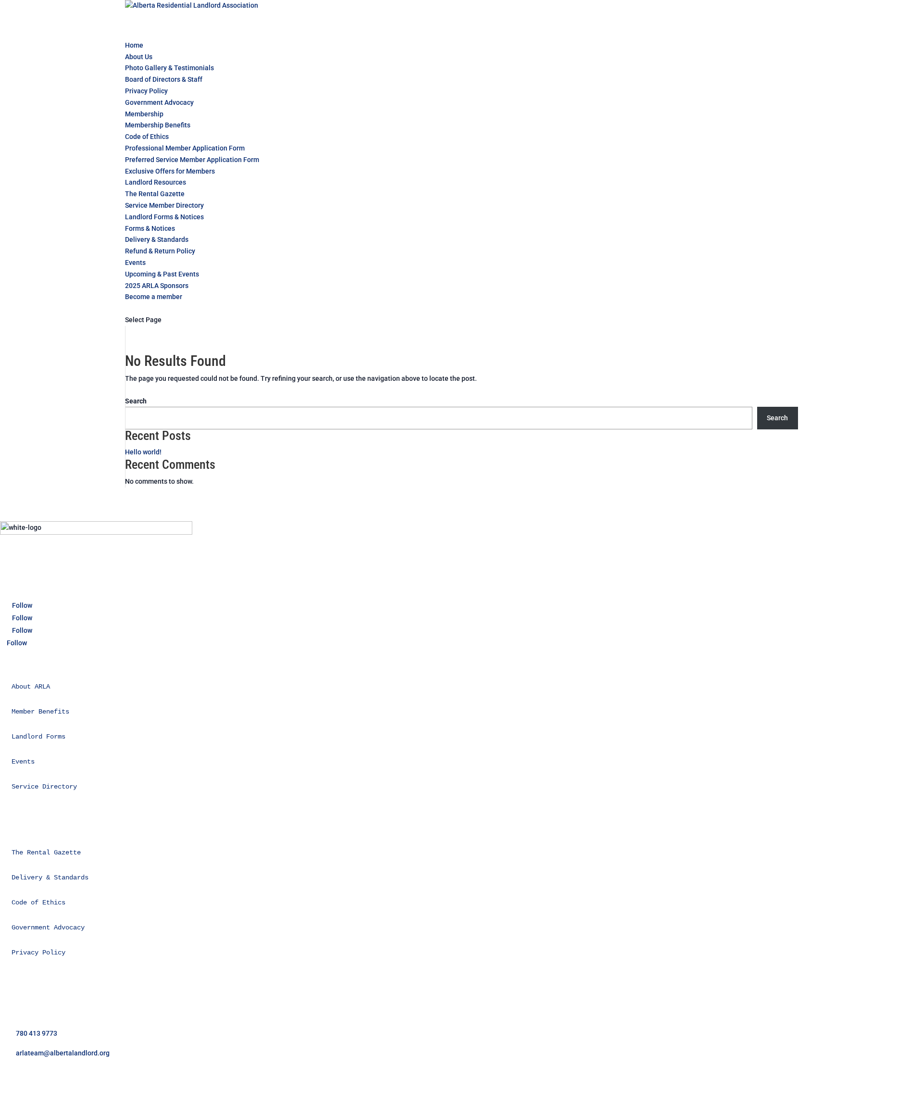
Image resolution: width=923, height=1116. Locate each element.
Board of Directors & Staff (163, 79)
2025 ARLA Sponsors (156, 285)
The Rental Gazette (155, 194)
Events (23, 761)
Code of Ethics (147, 136)
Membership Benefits (157, 125)
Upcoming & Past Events (162, 274)
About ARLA (31, 686)
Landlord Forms (38, 736)
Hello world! (143, 452)
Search (136, 401)
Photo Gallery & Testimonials (169, 68)
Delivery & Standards (156, 239)
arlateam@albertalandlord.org (63, 1053)
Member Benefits (40, 711)
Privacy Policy (146, 91)
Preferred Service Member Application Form (192, 159)
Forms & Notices (150, 228)
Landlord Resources (155, 182)
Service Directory (44, 786)
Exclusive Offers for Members (170, 171)
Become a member (153, 297)
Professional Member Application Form (185, 148)
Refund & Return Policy (160, 251)
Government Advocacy (159, 102)
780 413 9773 (36, 1033)
